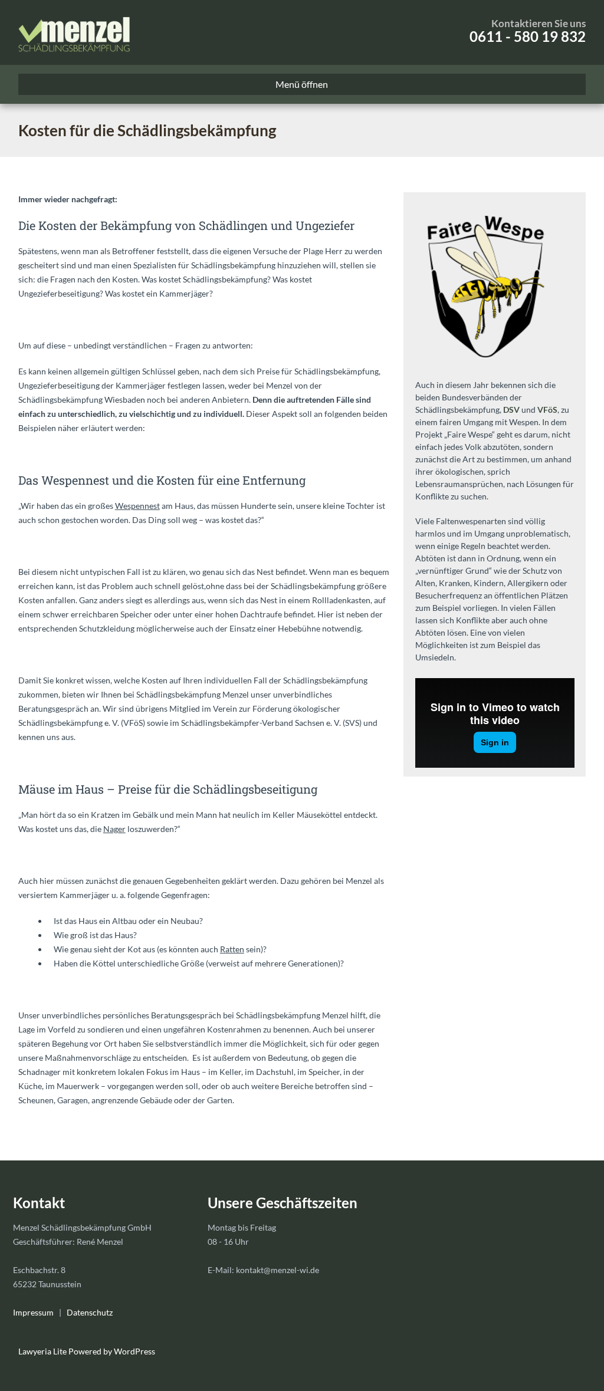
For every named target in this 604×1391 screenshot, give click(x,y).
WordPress (133, 1351)
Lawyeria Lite (43, 1351)
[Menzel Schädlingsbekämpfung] (74, 32)
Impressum (33, 1312)
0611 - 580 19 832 (528, 36)
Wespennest (137, 506)
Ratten (232, 949)
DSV (511, 410)
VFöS (547, 410)
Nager (114, 829)
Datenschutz (90, 1312)
